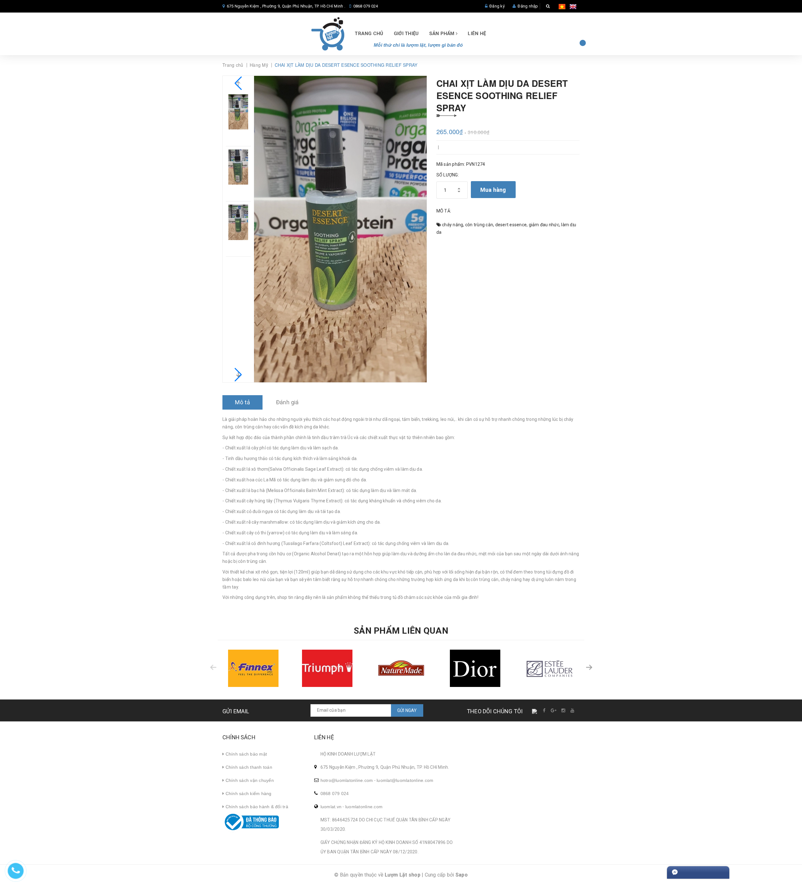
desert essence (511, 224)
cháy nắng (452, 224)
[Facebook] (545, 710)
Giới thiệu (406, 33)
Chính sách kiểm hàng (247, 793)
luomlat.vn (331, 806)
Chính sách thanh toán (248, 767)
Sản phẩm (442, 33)
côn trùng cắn (479, 224)
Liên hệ (477, 33)
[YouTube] (572, 710)
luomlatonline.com (364, 806)
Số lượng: (447, 174)
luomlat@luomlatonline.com (405, 780)
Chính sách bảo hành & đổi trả (256, 806)
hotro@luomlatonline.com (346, 780)
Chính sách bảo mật (245, 754)
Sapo (462, 875)
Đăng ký (497, 6)
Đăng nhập (528, 6)
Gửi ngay (407, 710)
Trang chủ (369, 33)
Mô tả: (443, 210)
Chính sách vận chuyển (249, 780)
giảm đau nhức (544, 224)
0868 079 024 (365, 6)
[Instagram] (563, 710)
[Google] (554, 710)
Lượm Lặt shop (402, 875)
